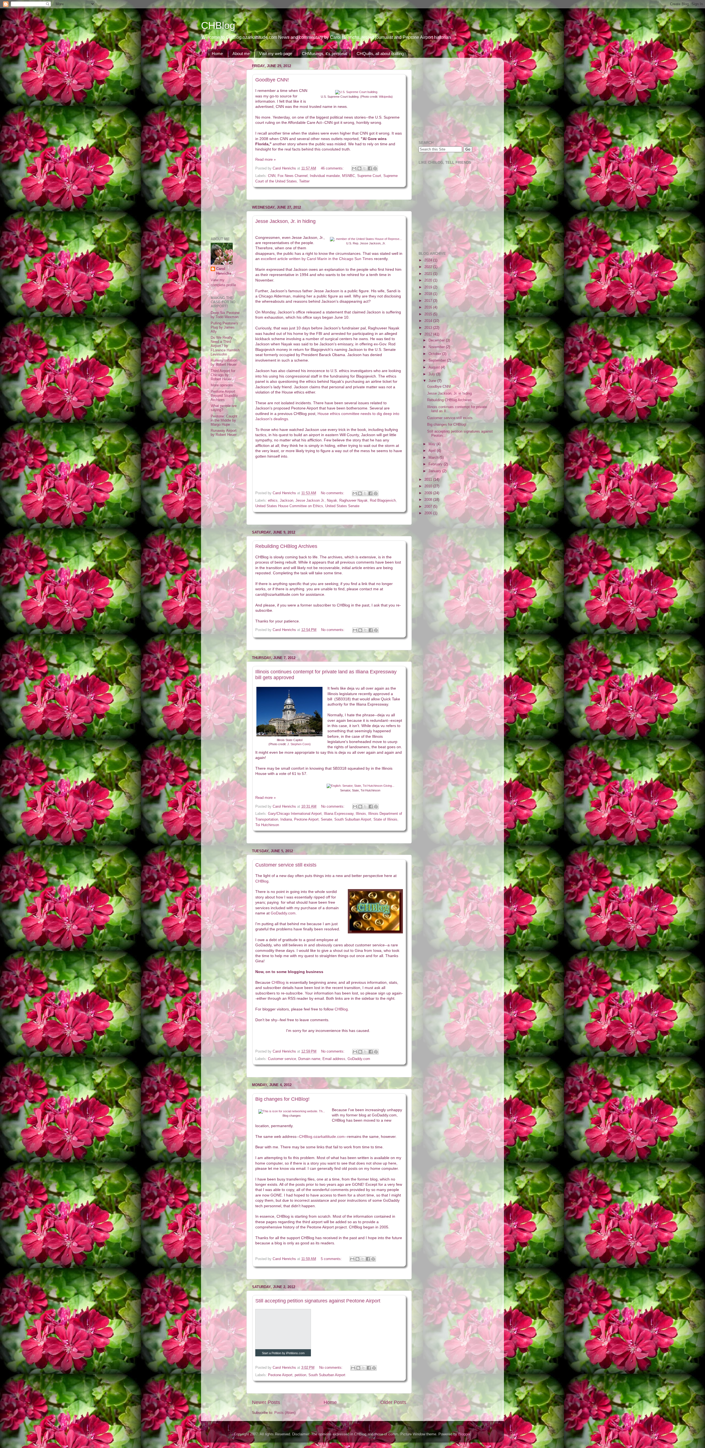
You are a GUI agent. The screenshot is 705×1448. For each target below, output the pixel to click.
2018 (428, 294)
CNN (271, 176)
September (438, 360)
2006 (428, 513)
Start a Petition (271, 1353)
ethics (273, 500)
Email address (333, 1059)
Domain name (309, 1059)
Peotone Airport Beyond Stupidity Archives (224, 396)
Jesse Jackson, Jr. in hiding (285, 221)
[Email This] (354, 168)
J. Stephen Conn (298, 744)
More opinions (222, 385)
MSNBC (348, 176)
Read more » (265, 160)
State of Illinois (385, 819)
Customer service (282, 1059)
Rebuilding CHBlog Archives (286, 546)
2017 (428, 301)
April (433, 451)
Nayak (332, 500)
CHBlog (218, 25)
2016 (428, 307)
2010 (428, 486)
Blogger (464, 1434)
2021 (428, 274)
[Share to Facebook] (370, 168)
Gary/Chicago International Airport (295, 814)
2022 (428, 267)
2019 (428, 287)
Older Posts (393, 1402)
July (432, 374)
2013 (428, 328)
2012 (428, 334)
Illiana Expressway (339, 814)
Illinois (361, 814)
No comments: (333, 493)
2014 (428, 321)
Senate (326, 819)
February (436, 464)
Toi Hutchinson (267, 825)
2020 (428, 280)
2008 (428, 500)
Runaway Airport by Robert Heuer (224, 433)
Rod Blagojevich (383, 500)
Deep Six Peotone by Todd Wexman (225, 315)
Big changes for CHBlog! (282, 1099)
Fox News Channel (293, 176)
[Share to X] (364, 168)
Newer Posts (266, 1402)
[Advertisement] (227, 144)
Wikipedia (385, 96)
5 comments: (332, 1259)
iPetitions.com (295, 1353)
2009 (428, 493)
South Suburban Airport (352, 819)
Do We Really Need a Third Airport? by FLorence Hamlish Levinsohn (225, 346)
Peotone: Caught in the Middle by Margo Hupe (224, 420)
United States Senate (342, 506)
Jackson (286, 500)
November (437, 347)
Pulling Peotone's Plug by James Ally (224, 327)
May (432, 444)
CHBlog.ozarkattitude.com (322, 1136)
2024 (428, 260)
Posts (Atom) (284, 1413)
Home (217, 53)
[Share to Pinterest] (375, 168)
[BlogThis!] (359, 168)
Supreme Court (369, 176)
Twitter (304, 181)
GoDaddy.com (283, 913)
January (435, 471)
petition (300, 1375)
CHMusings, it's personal (324, 53)
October (435, 354)
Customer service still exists (285, 865)
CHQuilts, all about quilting (380, 53)
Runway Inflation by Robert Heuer (224, 363)
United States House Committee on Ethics (289, 506)
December (437, 340)
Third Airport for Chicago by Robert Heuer (223, 375)
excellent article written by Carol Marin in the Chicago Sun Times (317, 258)
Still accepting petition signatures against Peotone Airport (317, 1301)
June (433, 381)
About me (241, 53)
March (434, 458)
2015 (428, 314)
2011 (428, 480)
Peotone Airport (306, 819)
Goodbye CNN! (272, 80)
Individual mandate (325, 176)
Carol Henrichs (223, 271)
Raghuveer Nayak (353, 500)
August (435, 367)
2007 (428, 507)
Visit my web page (275, 53)
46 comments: (333, 168)
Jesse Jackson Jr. (310, 500)
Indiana (286, 819)
